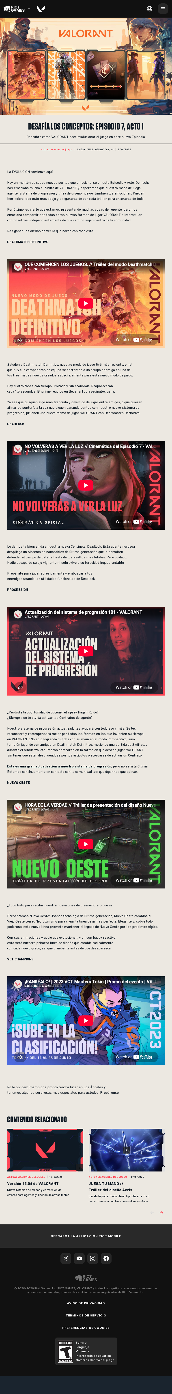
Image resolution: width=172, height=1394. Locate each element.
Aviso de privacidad (86, 1303)
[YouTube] (79, 1258)
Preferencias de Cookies (86, 1327)
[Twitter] (66, 1258)
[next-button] (161, 1213)
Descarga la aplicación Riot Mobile (86, 1236)
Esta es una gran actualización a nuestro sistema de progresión (59, 766)
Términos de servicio (86, 1315)
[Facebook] (106, 1258)
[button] (56, 149)
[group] (86, 1166)
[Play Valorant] (41, 8)
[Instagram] (92, 1258)
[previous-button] (152, 1213)
